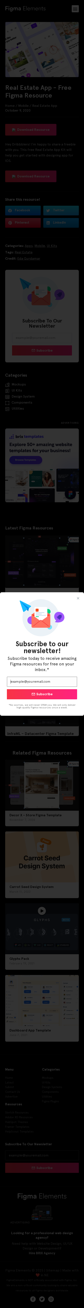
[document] (42, 654)
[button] (78, 598)
